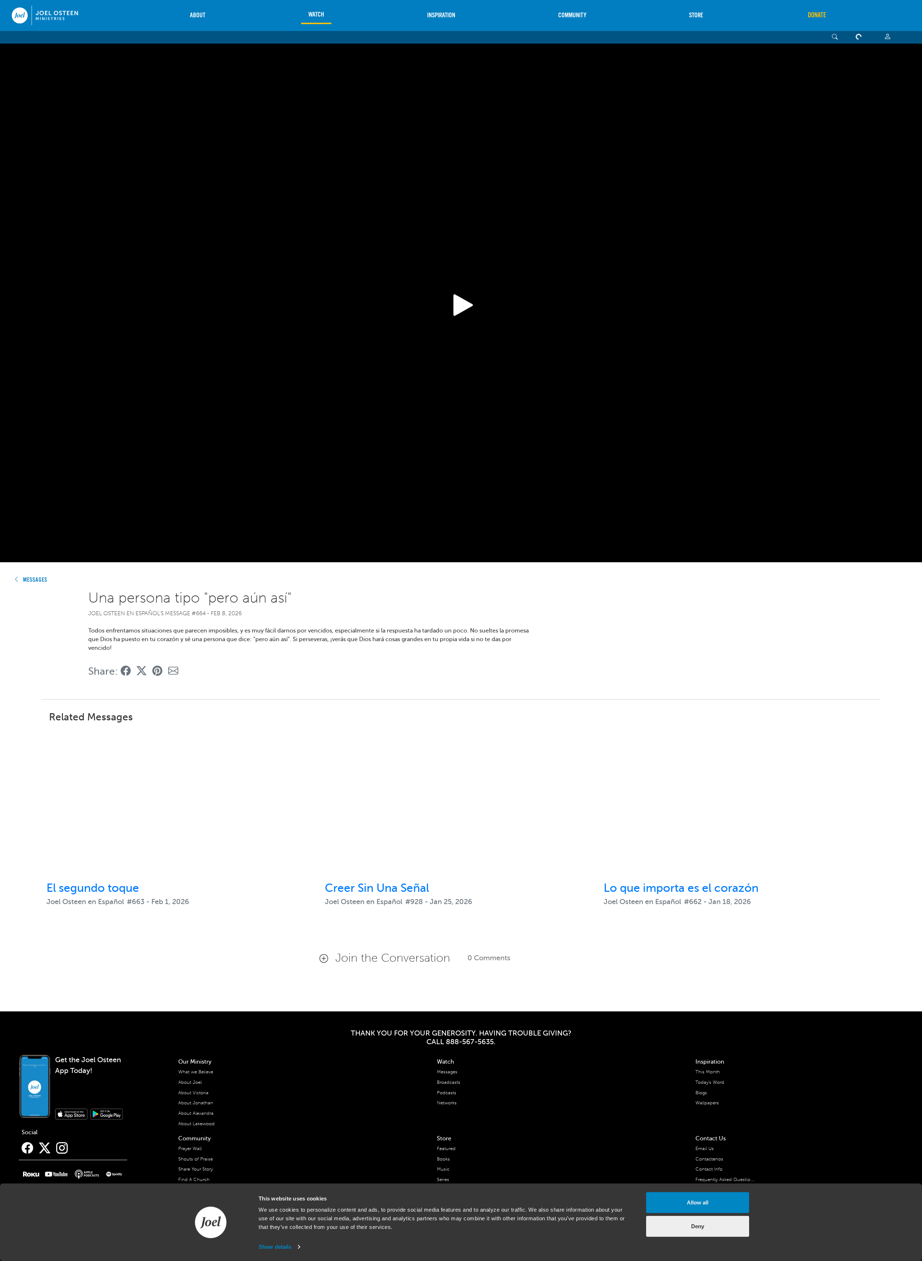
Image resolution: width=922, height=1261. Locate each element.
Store (696, 15)
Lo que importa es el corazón (681, 887)
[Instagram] (62, 1148)
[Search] (835, 37)
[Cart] (860, 37)
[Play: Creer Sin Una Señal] (461, 802)
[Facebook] (27, 1148)
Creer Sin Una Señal (377, 887)
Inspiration (441, 15)
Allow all (697, 1202)
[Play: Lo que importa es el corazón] (740, 802)
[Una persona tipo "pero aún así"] (126, 671)
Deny (697, 1226)
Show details (275, 1247)
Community (572, 15)
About (197, 15)
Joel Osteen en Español (85, 902)
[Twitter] (44, 1148)
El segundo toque (92, 887)
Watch (316, 14)
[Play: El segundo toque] (182, 802)
